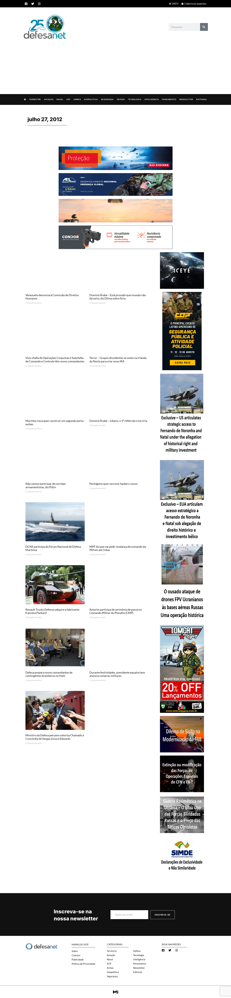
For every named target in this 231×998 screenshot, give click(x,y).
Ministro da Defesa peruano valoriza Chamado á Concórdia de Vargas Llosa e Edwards (54, 736)
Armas (77, 99)
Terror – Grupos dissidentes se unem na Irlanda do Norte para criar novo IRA (117, 359)
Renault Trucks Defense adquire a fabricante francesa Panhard (52, 611)
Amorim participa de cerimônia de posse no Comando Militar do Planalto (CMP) (115, 611)
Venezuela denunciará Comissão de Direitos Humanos (52, 296)
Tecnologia (134, 99)
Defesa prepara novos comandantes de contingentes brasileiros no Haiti (48, 674)
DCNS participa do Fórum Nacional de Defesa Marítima (53, 548)
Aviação (48, 99)
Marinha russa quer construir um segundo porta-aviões (54, 422)
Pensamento (169, 99)
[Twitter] (32, 3)
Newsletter (186, 99)
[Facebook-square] (26, 3)
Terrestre (35, 99)
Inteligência (151, 99)
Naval (60, 99)
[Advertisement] (115, 63)
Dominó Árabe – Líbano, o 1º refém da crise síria (118, 420)
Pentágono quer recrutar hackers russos (113, 483)
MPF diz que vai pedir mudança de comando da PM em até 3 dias (117, 548)
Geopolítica (91, 99)
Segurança (107, 99)
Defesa (121, 99)
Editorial (201, 99)
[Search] (204, 27)
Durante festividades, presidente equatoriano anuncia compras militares (117, 674)
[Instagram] (39, 3)
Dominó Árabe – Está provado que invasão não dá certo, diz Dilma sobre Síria (117, 296)
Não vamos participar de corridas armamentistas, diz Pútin (45, 485)
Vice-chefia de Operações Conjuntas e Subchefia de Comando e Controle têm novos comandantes (54, 359)
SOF (68, 99)
